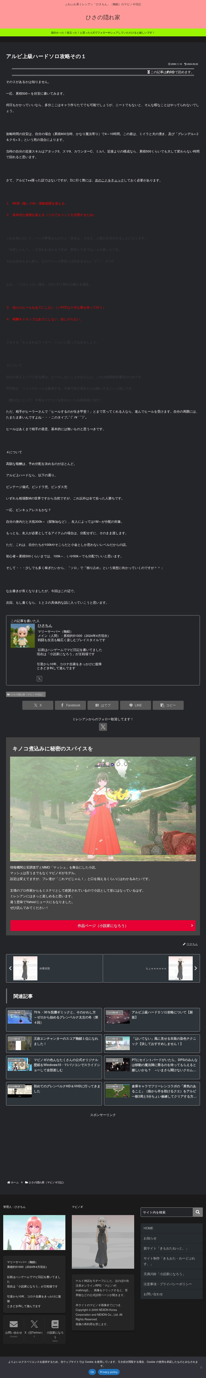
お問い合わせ (153, 1294)
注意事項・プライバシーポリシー (168, 1284)
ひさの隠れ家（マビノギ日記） (27, 694)
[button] (168, 705)
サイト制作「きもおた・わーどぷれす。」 (169, 1261)
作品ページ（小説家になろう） (103, 925)
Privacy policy (109, 1372)
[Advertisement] (103, 1146)
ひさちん (45, 625)
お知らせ (150, 1238)
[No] (201, 1367)
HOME (148, 1228)
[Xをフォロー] (39, 678)
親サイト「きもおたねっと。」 (166, 1248)
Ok (92, 1372)
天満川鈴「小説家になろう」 (164, 1274)
